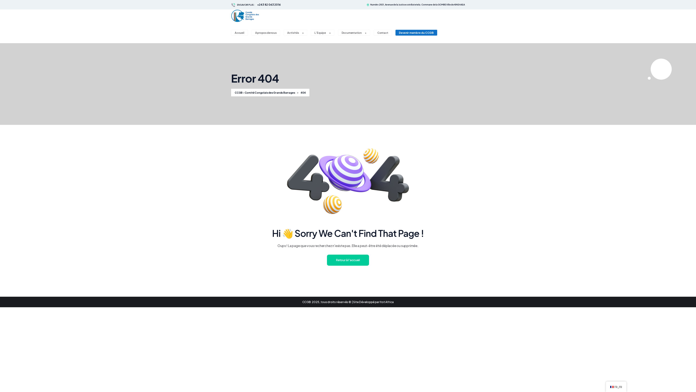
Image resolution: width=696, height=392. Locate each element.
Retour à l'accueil (348, 260)
